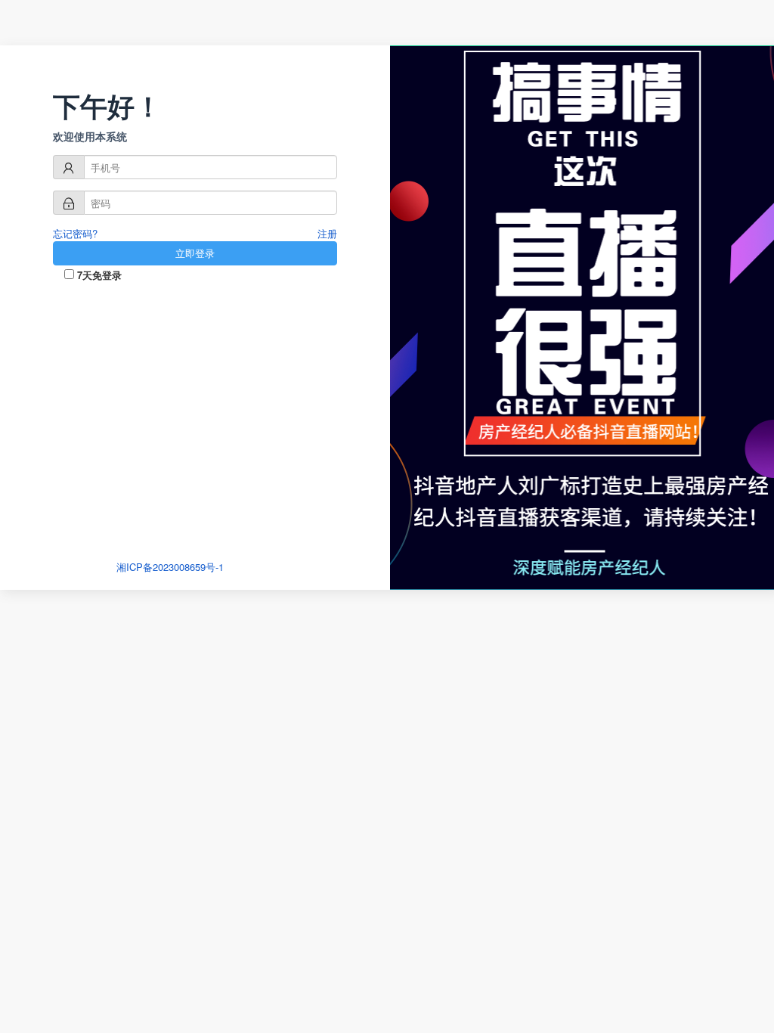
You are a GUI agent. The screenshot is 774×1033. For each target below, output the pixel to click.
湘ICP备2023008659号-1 (170, 567)
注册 (327, 233)
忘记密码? (75, 233)
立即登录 (195, 253)
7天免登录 (98, 275)
